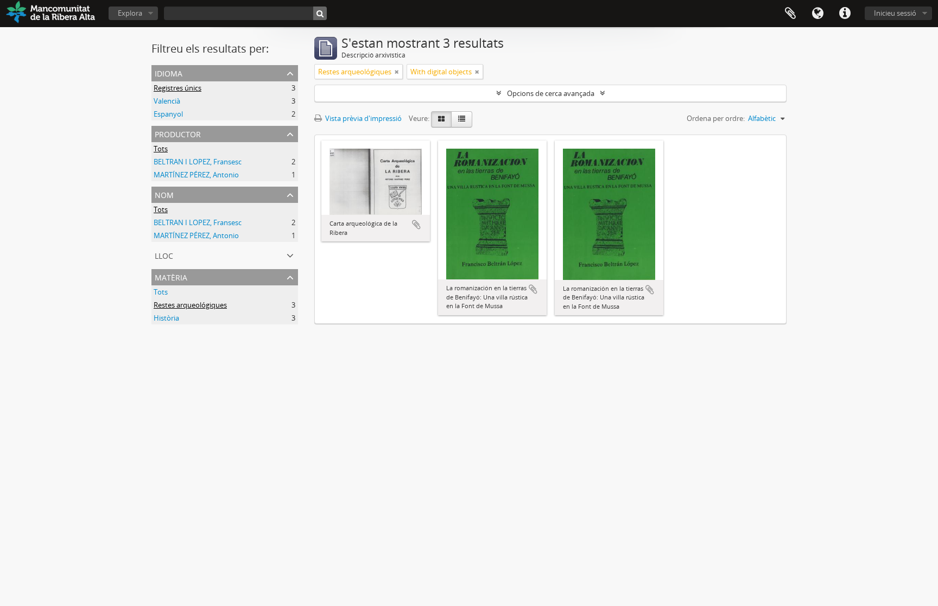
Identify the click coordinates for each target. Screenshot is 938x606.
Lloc (164, 254)
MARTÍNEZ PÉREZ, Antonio (196, 175)
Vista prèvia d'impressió (363, 118)
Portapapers (790, 13)
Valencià (167, 101)
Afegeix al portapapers (416, 224)
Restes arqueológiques (190, 305)
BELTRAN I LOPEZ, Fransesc (198, 162)
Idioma (817, 13)
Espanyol (168, 114)
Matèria (171, 276)
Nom (164, 194)
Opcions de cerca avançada (550, 93)
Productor (178, 133)
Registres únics (177, 88)
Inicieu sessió (895, 13)
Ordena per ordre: (716, 118)
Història (166, 318)
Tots (161, 149)
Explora (130, 13)
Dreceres (844, 13)
